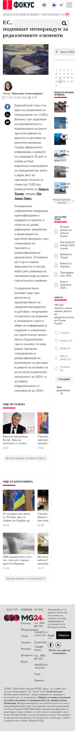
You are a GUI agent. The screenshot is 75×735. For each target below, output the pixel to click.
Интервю (26, 648)
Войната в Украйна (66, 265)
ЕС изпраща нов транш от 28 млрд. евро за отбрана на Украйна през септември (17, 517)
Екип (37, 674)
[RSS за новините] (58, 645)
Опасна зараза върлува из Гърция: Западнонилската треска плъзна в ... (66, 169)
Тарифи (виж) (38, 648)
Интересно (27, 655)
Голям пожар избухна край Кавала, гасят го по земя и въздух (66, 120)
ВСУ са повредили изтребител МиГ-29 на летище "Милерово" (66, 153)
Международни (27, 629)
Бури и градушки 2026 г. (65, 284)
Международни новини (64, 93)
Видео (24, 661)
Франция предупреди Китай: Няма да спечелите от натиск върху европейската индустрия (15, 440)
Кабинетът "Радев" (66, 256)
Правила (39, 680)
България (26, 616)
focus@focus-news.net (40, 634)
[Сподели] (7, 122)
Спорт (24, 636)
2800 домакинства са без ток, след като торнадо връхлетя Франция (17, 560)
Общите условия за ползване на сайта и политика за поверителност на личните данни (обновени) (37, 700)
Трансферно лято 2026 (67, 274)
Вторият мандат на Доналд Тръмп (66, 231)
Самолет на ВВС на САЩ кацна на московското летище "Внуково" (66, 185)
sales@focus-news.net (41, 666)
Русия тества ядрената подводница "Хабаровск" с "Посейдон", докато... (66, 137)
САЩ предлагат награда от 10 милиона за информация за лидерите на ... (66, 104)
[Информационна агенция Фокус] (50, 645)
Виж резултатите (63, 389)
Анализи (26, 642)
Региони (26, 623)
